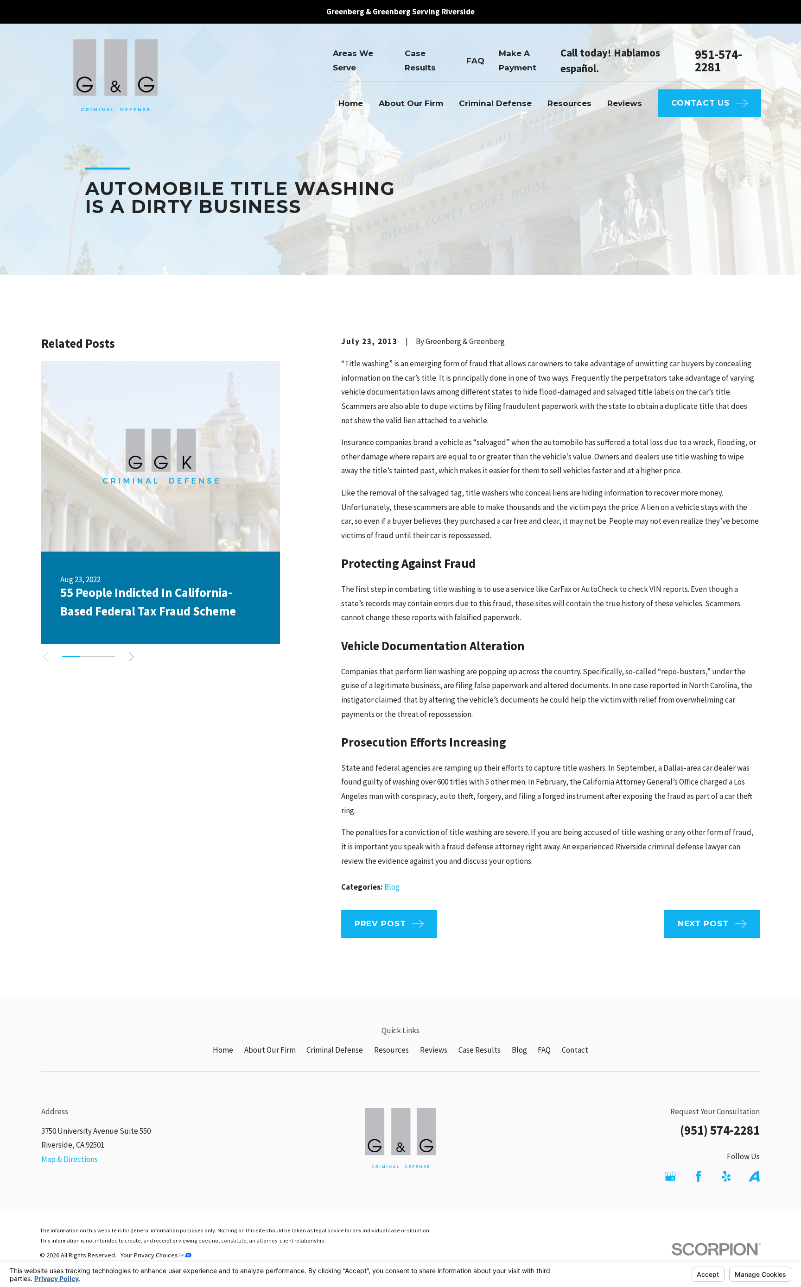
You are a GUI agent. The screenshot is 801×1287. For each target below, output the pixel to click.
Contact (575, 1050)
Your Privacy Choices (150, 1255)
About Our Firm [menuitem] (411, 103)
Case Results (479, 1050)
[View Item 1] (71, 656)
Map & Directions (69, 1159)
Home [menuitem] (350, 103)
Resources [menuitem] (569, 103)
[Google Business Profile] (670, 1176)
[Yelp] (726, 1176)
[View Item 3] (106, 656)
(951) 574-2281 (720, 1130)
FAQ (475, 60)
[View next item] (131, 657)
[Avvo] (754, 1176)
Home (223, 1050)
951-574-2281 (718, 60)
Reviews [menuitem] (624, 103)
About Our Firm (270, 1050)
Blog (392, 887)
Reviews (433, 1050)
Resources (391, 1050)
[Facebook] (698, 1176)
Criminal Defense (334, 1050)
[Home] (115, 82)
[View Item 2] (88, 656)
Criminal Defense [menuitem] (495, 103)
